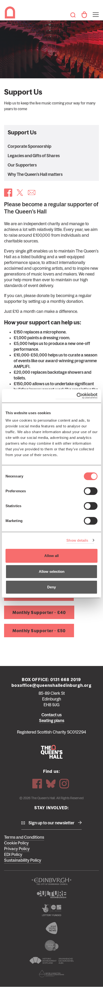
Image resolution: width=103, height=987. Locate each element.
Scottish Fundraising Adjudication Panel (51, 973)
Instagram (64, 783)
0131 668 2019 (65, 679)
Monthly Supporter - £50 (39, 630)
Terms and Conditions (24, 837)
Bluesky (51, 783)
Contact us (51, 714)
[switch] (90, 491)
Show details (77, 540)
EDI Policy (13, 854)
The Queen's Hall (11, 12)
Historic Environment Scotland (51, 960)
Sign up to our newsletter (51, 823)
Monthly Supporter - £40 (39, 612)
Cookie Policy (16, 843)
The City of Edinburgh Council (51, 881)
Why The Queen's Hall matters (35, 174)
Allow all (51, 556)
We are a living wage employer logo (51, 945)
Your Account (84, 14)
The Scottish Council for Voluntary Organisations (51, 928)
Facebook (37, 783)
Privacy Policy (17, 848)
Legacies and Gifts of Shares (34, 155)
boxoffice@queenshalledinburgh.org (51, 685)
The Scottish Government (51, 910)
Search (72, 14)
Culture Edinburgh (51, 894)
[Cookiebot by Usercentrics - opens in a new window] (76, 396)
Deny (51, 587)
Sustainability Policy (22, 860)
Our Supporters (22, 165)
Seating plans (51, 720)
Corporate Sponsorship (29, 146)
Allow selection (51, 571)
